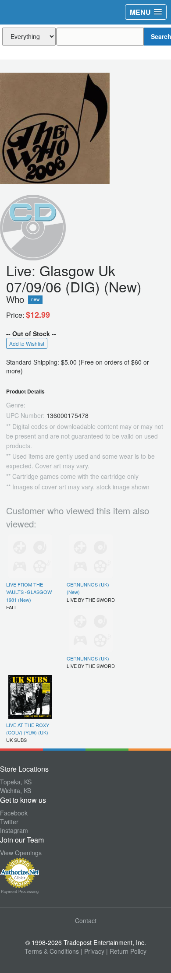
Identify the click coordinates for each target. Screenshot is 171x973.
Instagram (14, 830)
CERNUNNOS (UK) (88, 658)
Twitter (9, 821)
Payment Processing (20, 891)
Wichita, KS (15, 790)
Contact (85, 920)
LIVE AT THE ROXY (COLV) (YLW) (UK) (27, 728)
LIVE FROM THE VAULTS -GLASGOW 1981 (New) (29, 592)
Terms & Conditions (52, 951)
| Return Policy (126, 951)
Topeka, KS (16, 781)
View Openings (21, 852)
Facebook (14, 812)
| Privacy (92, 951)
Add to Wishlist (26, 343)
